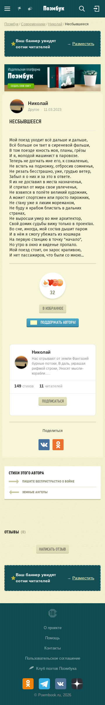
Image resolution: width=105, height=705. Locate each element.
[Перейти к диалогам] (30, 8)
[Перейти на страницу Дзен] (77, 683)
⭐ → (52, 43)
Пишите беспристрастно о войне (52, 481)
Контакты (52, 648)
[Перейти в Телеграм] (44, 683)
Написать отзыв (52, 549)
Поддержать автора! (58, 322)
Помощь (52, 638)
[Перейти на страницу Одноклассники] (28, 683)
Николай (38, 103)
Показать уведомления (19, 8)
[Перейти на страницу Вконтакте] (60, 683)
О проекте (53, 628)
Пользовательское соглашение (52, 658)
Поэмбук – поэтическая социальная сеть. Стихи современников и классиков (53, 8)
